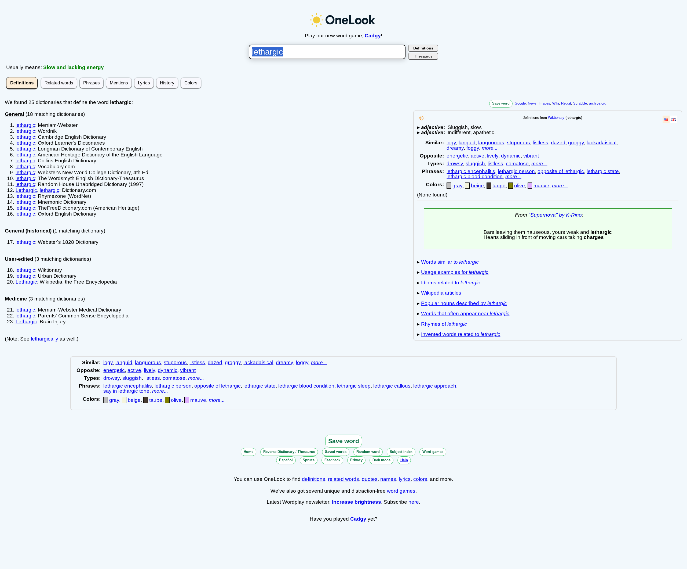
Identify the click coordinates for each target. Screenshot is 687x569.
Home (248, 452)
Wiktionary (556, 118)
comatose (517, 163)
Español (286, 460)
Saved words (335, 452)
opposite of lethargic (561, 171)
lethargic (25, 125)
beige (477, 185)
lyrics (405, 479)
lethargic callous (392, 386)
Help (404, 460)
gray (457, 185)
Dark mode (381, 460)
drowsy (455, 163)
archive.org (597, 103)
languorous (491, 142)
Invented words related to (460, 334)
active (477, 156)
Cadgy (373, 35)
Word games (432, 452)
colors (420, 479)
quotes (370, 479)
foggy (472, 148)
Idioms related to (450, 282)
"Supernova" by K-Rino (555, 215)
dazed (558, 142)
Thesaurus (423, 56)
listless (540, 142)
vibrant (531, 156)
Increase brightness (356, 502)
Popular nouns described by (464, 303)
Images (544, 103)
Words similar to (450, 262)
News (532, 103)
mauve (541, 185)
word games (401, 491)
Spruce (309, 460)
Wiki (555, 103)
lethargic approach (434, 386)
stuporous (518, 142)
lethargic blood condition (475, 176)
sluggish (475, 163)
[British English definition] (673, 119)
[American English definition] (666, 119)
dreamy (455, 148)
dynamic (511, 156)
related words (343, 479)
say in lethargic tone (126, 391)
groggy (576, 142)
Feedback (332, 460)
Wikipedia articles (441, 293)
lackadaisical (601, 142)
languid (467, 142)
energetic (457, 156)
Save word (501, 103)
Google (520, 103)
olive (519, 185)
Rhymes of (444, 324)
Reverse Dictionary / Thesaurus (289, 452)
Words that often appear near (465, 313)
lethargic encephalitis (471, 171)
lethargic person (516, 171)
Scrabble (580, 103)
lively (492, 156)
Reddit (566, 103)
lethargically (44, 339)
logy (451, 142)
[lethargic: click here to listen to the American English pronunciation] (421, 120)
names (388, 479)
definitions (313, 479)
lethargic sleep (354, 386)
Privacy (356, 460)
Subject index (401, 452)
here (413, 502)
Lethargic (26, 190)
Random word (368, 452)
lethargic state (603, 171)
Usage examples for (454, 272)
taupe (499, 185)
